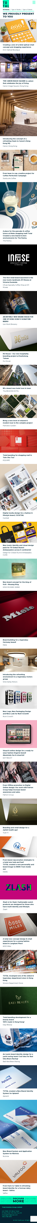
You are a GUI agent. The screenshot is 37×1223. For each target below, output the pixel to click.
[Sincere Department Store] (18, 961)
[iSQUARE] (18, 441)
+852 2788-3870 (7, 1216)
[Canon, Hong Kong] (18, 113)
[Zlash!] (18, 887)
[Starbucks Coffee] (18, 160)
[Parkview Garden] (18, 406)
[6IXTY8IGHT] (18, 734)
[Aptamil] (18, 1076)
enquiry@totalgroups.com (10, 1215)
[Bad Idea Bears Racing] (18, 1040)
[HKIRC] (18, 846)
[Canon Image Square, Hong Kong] (18, 66)
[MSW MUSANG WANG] (18, 569)
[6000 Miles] (18, 924)
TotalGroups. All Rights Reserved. (26, 1220)
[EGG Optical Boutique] (18, 30)
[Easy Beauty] (18, 1001)
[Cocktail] (18, 487)
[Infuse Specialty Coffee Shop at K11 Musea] (18, 259)
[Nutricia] (18, 1124)
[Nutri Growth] (18, 697)
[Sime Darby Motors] (18, 660)
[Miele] (18, 614)
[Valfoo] (18, 1171)
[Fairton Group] (18, 772)
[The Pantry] (18, 205)
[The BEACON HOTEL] (18, 375)
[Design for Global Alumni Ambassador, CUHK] (18, 532)
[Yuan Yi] (18, 812)
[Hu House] (18, 339)
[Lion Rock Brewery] (18, 302)
